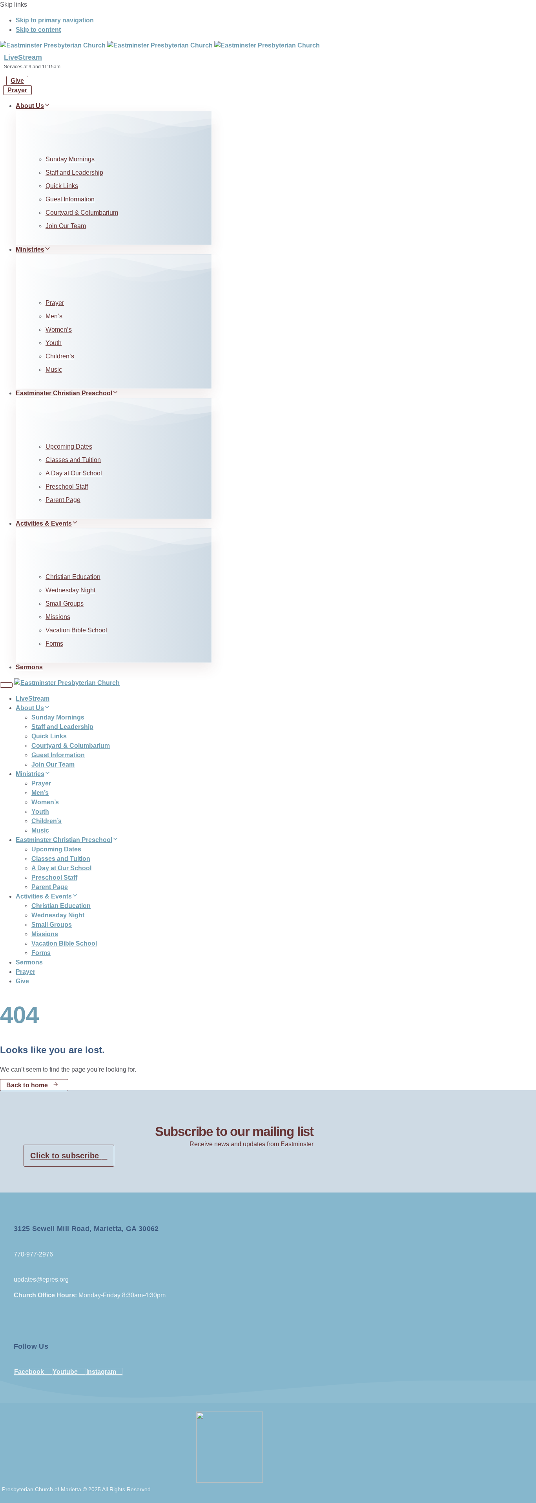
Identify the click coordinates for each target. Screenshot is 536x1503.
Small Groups (65, 603)
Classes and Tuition (73, 460)
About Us (30, 105)
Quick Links (62, 186)
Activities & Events (44, 523)
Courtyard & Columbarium (82, 212)
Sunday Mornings (70, 159)
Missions (58, 617)
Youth (54, 343)
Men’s (54, 316)
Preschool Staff (67, 486)
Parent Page (63, 500)
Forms (54, 643)
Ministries (30, 249)
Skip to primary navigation (55, 20)
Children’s (60, 356)
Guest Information (70, 199)
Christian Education (73, 576)
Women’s (59, 329)
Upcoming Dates (69, 446)
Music (54, 369)
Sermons (29, 667)
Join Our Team (66, 226)
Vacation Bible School (76, 630)
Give (22, 981)
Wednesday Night (70, 590)
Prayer (55, 303)
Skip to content (38, 29)
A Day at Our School (74, 473)
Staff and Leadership (74, 172)
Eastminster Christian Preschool (64, 393)
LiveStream (23, 57)
